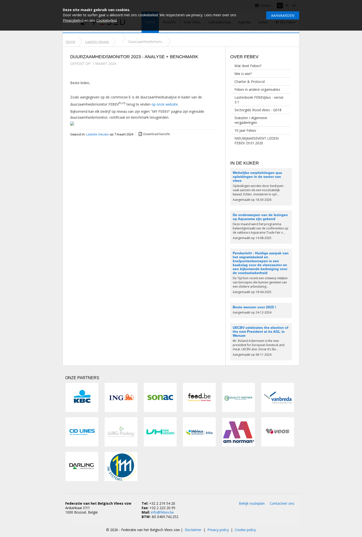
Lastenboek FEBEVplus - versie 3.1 (258, 99)
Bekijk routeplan (252, 503)
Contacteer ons (282, 503)
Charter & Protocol (249, 81)
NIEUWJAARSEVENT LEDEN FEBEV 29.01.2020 (256, 140)
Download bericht (156, 134)
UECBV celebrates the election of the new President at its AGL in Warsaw (260, 331)
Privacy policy (218, 529)
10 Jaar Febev (245, 130)
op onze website (164, 104)
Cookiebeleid (106, 20)
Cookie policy (245, 529)
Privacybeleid (73, 20)
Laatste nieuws (97, 41)
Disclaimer (193, 529)
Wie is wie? (243, 73)
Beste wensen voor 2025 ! (254, 307)
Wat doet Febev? (247, 65)
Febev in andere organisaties (257, 89)
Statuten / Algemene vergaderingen (250, 120)
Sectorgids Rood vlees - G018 (257, 110)
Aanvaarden (282, 15)
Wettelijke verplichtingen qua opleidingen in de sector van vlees (257, 177)
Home (70, 41)
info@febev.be (162, 512)
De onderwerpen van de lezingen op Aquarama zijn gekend (260, 217)
